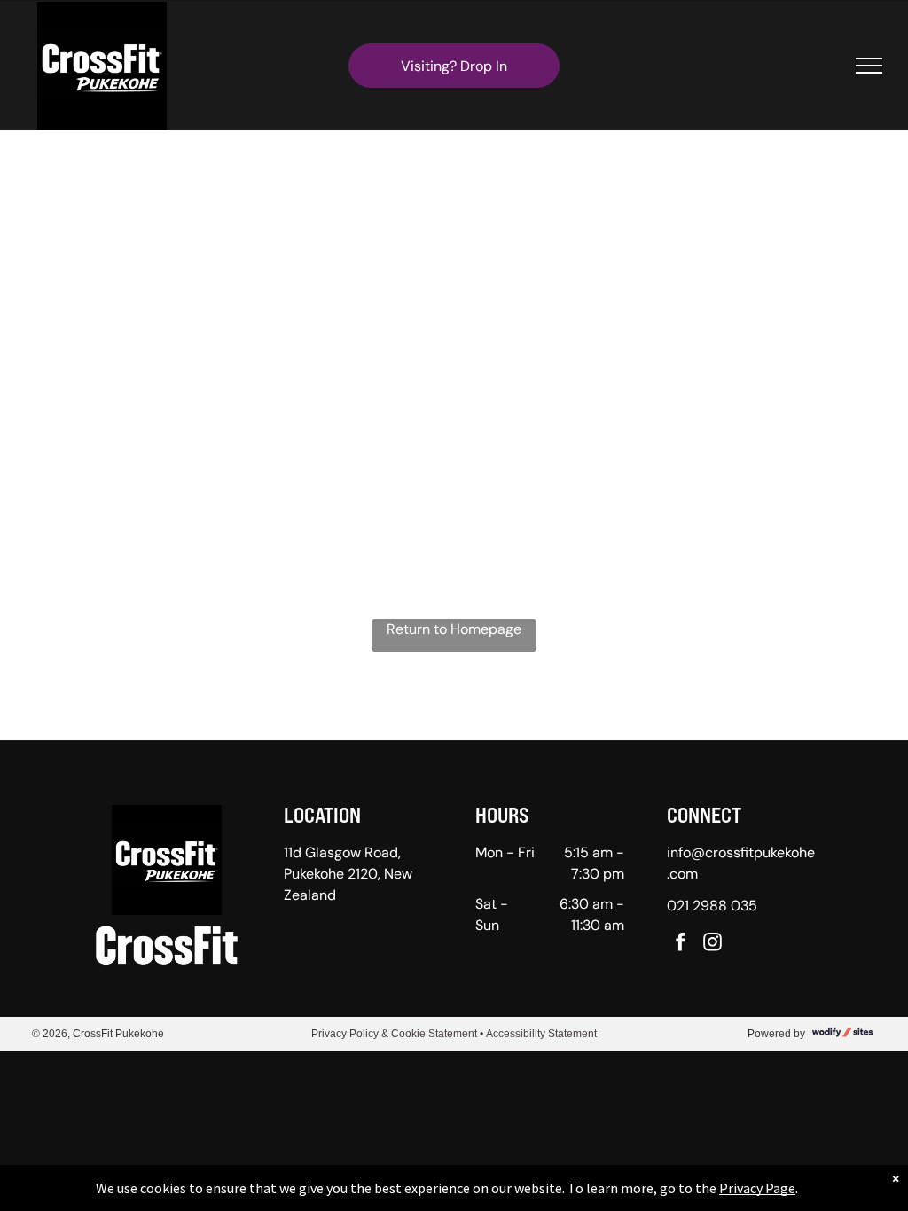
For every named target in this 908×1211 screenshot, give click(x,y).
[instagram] (713, 943)
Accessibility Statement (541, 1033)
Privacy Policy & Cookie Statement (394, 1033)
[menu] (869, 66)
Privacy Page (757, 1188)
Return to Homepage (454, 629)
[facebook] (681, 943)
